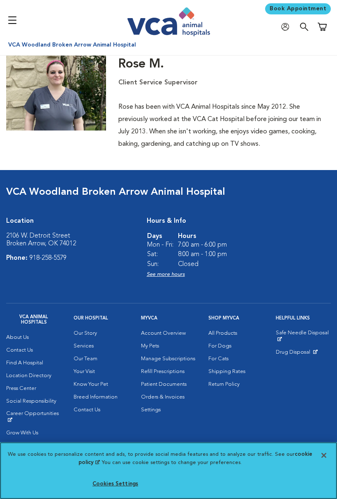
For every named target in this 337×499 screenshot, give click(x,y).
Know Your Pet (91, 384)
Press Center (21, 388)
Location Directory (28, 375)
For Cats (218, 358)
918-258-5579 (48, 258)
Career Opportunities (33, 416)
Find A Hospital (24, 363)
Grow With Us (22, 433)
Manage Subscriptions (168, 358)
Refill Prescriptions (163, 371)
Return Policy (224, 384)
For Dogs (219, 346)
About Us (17, 337)
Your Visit (84, 371)
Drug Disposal (296, 354)
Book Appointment (298, 9)
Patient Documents (164, 384)
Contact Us (19, 350)
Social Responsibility (31, 401)
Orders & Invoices (163, 397)
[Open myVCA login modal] (287, 27)
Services (84, 346)
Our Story (85, 333)
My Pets (150, 346)
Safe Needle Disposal (303, 336)
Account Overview (163, 333)
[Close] (324, 455)
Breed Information (96, 397)
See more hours (166, 274)
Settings (151, 410)
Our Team (85, 358)
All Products (222, 333)
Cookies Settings (115, 484)
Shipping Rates (226, 371)
